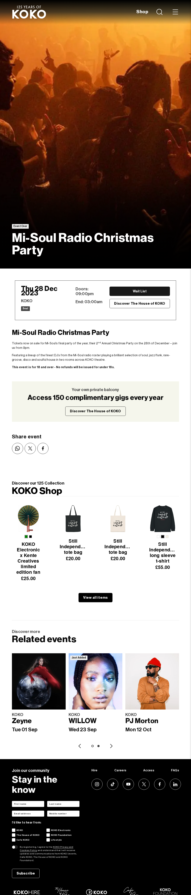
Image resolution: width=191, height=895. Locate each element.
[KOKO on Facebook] (159, 784)
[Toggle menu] (175, 12)
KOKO (19, 830)
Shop (142, 11)
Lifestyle (56, 840)
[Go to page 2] (98, 746)
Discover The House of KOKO (139, 303)
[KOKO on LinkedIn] (175, 784)
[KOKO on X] (144, 784)
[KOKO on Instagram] (97, 784)
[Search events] (160, 12)
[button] (26, 536)
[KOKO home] (29, 11)
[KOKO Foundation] (165, 891)
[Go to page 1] (92, 746)
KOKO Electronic (61, 830)
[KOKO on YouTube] (128, 784)
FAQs (175, 770)
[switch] (15, 847)
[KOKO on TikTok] (112, 784)
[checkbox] (13, 830)
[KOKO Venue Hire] (27, 892)
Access (148, 770)
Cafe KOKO (22, 840)
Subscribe (26, 873)
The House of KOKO (28, 835)
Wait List (140, 291)
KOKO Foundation (61, 835)
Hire (94, 770)
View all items (95, 597)
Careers (120, 770)
